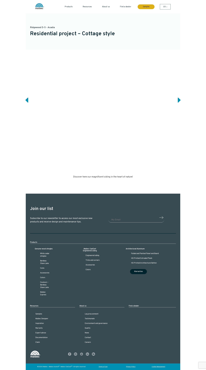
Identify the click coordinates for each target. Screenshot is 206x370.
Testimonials (90, 319)
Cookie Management (158, 367)
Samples (146, 7)
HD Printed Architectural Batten (144, 263)
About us (82, 306)
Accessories (44, 273)
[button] (69, 7)
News (87, 333)
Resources (34, 306)
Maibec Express (43, 293)
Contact (88, 338)
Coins (42, 268)
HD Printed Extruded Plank (141, 258)
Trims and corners (93, 260)
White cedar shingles (44, 255)
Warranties (138, 271)
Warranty (39, 328)
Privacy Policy (130, 367)
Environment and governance (96, 323)
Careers (88, 342)
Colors (42, 278)
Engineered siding (92, 255)
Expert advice (40, 333)
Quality (87, 328)
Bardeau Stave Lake (44, 262)
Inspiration (39, 323)
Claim (37, 342)
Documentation (41, 338)
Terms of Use (103, 367)
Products (33, 242)
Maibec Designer (41, 319)
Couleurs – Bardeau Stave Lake (44, 285)
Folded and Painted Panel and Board (145, 254)
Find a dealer (134, 306)
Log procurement (91, 314)
